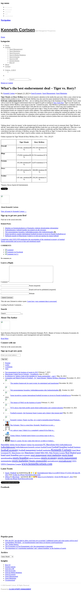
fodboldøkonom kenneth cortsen (28, 447)
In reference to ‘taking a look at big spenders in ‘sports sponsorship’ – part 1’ (30, 376)
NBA (42, 453)
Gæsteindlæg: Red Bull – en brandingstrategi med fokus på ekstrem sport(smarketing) (34, 542)
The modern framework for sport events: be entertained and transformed (34, 383)
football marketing (43, 450)
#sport (7, 473)
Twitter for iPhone (19, 475)
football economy (9, 450)
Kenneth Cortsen (18, 29)
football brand (46, 447)
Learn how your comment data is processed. (42, 301)
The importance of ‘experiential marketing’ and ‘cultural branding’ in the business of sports (35, 548)
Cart (6, 14)
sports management (67, 458)
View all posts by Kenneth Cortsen (13, 211)
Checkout (8, 11)
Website (31, 293)
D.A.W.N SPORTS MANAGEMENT (20, 589)
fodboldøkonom (66, 445)
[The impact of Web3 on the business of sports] (7, 402)
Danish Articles (14, 61)
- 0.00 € (10, 70)
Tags (6, 369)
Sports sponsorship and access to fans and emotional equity (21, 241)
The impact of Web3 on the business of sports (25, 402)
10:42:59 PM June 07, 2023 (63, 477)
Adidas (12, 445)
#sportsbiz (5, 444)
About (7, 64)
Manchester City (18, 453)
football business (74, 447)
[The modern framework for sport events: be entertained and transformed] (7, 383)
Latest (7, 365)
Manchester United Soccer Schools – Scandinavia (22, 374)
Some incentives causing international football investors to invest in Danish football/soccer (40, 395)
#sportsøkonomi (42, 473)
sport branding (12, 455)
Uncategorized (10, 580)
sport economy (24, 455)
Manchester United (32, 453)
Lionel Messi (76, 450)
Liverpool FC (6, 453)
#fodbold (13, 473)
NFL (47, 453)
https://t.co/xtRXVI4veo (56, 473)
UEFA (74, 461)
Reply (27, 475)
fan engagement (37, 445)
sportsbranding (6, 458)
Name (34, 286)
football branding (59, 447)
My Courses (8, 7)
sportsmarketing (6, 461)
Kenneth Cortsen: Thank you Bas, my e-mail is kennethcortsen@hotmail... (35, 420)
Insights (7, 47)
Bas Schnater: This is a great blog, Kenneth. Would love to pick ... (32, 425)
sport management (39, 455)
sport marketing (54, 455)
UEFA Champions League (11, 464)
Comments (8, 367)
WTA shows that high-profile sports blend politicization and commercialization (36, 408)
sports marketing (20, 460)
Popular (7, 363)
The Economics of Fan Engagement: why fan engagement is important (29, 546)
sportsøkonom (52, 461)
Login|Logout (9, 16)
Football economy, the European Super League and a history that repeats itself (36, 413)
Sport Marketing (14, 51)
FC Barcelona (49, 444)
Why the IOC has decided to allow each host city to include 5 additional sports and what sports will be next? (41, 541)
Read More (4, 338)
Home (7, 45)
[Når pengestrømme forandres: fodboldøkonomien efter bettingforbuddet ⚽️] (7, 390)
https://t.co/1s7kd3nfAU (46, 477)
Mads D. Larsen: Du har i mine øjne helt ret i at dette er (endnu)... (32, 441)
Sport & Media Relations (17, 55)
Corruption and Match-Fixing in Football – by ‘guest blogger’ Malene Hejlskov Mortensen (35, 378)
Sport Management (15, 49)
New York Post (58, 103)
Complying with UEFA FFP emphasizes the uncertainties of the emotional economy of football (33, 239)
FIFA (57, 445)
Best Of (11, 62)
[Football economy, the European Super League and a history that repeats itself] (7, 413)
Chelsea (29, 445)
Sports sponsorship (38, 460)
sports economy (49, 457)
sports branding (21, 457)
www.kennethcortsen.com (37, 463)
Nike (51, 453)
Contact (7, 66)
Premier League (59, 453)
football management (27, 450)
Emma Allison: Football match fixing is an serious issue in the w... (32, 435)
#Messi (7, 477)
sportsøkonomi (65, 461)
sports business (35, 458)
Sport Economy (14, 53)
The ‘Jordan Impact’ (12, 544)
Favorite (37, 475)
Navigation (6, 20)
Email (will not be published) (42, 290)
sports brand (67, 455)
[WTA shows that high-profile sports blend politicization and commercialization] (7, 408)
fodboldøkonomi (8, 447)
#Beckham (15, 477)
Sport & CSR (13, 59)
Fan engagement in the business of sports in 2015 (21, 372)
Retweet (32, 475)
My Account (8, 9)
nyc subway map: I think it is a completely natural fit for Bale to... (32, 430)
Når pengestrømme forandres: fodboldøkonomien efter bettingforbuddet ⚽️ (36, 390)
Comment (5, 282)
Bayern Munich (20, 445)
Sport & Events (14, 57)
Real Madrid (70, 453)
